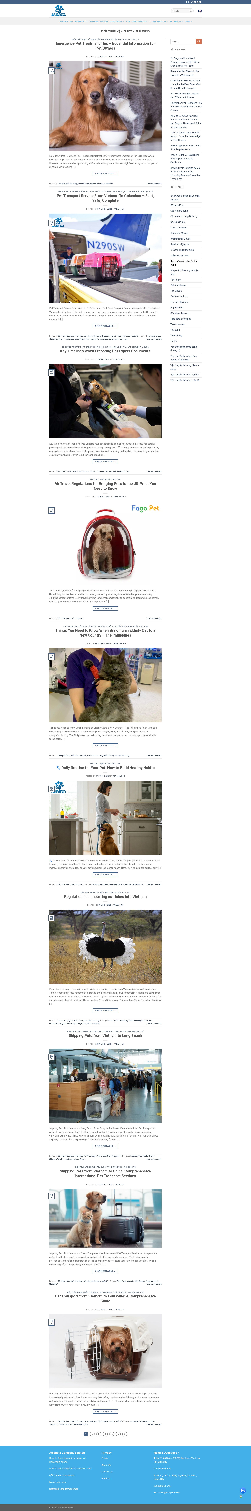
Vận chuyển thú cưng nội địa (184, 374)
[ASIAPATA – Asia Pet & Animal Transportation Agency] (63, 10)
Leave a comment (154, 184)
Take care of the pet (180, 318)
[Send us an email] (195, 2)
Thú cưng (175, 330)
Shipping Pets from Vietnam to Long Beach (105, 1035)
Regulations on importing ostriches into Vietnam (105, 896)
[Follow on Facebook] (186, 2)
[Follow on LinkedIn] (197, 2)
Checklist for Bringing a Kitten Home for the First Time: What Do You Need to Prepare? (185, 84)
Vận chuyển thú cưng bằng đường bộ (183, 348)
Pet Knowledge (106, 1032)
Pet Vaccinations (179, 296)
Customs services (136, 21)
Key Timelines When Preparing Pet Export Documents (105, 351)
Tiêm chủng (176, 335)
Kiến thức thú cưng (107, 626)
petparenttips (137, 884)
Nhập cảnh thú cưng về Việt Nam (184, 272)
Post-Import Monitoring (118, 1020)
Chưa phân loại (70, 626)
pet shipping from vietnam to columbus (91, 339)
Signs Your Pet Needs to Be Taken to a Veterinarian (184, 73)
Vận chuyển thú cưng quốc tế (138, 192)
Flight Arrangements (125, 1281)
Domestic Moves (179, 233)
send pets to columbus (118, 339)
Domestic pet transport (72, 21)
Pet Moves (176, 291)
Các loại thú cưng (179, 210)
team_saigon (119, 776)
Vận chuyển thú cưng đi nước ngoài (106, 192)
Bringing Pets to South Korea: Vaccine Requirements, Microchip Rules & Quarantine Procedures (185, 174)
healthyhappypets (116, 884)
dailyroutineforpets (100, 884)
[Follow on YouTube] (200, 2)
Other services (158, 21)
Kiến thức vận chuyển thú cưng (112, 39)
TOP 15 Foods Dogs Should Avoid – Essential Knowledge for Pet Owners (185, 136)
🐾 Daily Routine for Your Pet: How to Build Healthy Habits (105, 767)
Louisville (134, 1421)
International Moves (180, 238)
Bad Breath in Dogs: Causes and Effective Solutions (184, 95)
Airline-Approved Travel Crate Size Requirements (185, 147)
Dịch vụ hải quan (109, 347)
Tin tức (173, 341)
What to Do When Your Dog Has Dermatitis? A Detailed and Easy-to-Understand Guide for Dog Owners (185, 121)
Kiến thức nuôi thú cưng (84, 39)
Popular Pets (177, 307)
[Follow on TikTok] (192, 2)
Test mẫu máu (177, 324)
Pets (187, 21)
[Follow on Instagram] (189, 2)
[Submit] (191, 10)
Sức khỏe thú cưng (179, 313)
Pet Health (133, 39)
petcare (128, 884)
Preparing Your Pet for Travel (142, 1156)
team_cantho (118, 359)
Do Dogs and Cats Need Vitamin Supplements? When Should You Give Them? (184, 62)
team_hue (119, 57)
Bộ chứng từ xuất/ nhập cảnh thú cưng (81, 347)
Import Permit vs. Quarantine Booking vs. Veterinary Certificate (184, 159)
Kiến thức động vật (87, 626)
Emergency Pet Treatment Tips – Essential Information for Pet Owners (186, 107)
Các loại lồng (176, 205)
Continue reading (105, 174)
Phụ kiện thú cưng (179, 302)
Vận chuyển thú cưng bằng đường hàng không (183, 358)
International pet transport (106, 21)
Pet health (176, 21)
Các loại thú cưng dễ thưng (183, 216)
